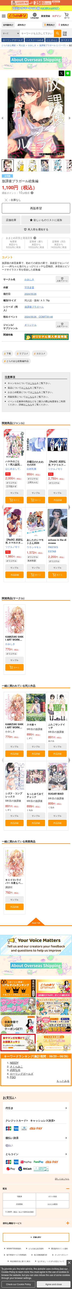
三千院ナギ (11, 486)
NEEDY (14, 1063)
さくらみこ (16, 1066)
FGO (13, 1077)
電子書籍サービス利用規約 (16, 1255)
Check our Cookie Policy (18, 1284)
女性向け (65, 24)
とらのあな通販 (8, 45)
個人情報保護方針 (40, 1255)
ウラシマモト (34, 547)
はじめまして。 (13, 468)
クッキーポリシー (61, 1255)
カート (16, 499)
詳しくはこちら (62, 1178)
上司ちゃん (33, 482)
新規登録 (45, 16)
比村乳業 (31, 469)
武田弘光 (15, 1070)
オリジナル (11, 482)
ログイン (56, 16)
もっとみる (62, 1081)
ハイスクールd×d (34, 39)
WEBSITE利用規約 (14, 1248)
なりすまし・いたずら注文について (51, 1261)
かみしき (10, 644)
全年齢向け (8, 24)
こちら (33, 383)
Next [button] (70, 118)
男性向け (51, 24)
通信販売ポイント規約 (59, 1248)
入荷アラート (62, 281)
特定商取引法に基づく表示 (20, 1261)
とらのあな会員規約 (36, 1248)
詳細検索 (65, 33)
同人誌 (22, 45)
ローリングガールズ (13, 39)
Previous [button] (2, 118)
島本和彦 (32, 560)
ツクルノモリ (55, 469)
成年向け (22, 24)
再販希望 (36, 208)
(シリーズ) (52, 45)
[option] (36, 118)
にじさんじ (52, 39)
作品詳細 (58, 499)
